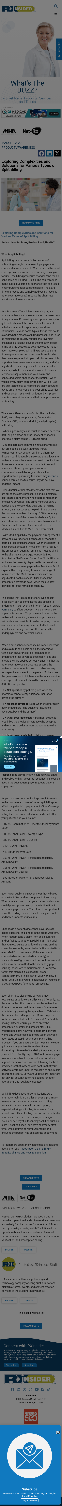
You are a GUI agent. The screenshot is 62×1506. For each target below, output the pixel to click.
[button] (58, 1432)
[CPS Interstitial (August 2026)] (31, 771)
